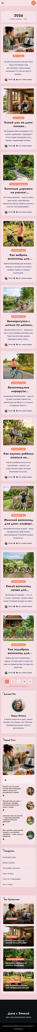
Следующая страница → (18, 686)
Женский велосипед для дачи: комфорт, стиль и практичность (18, 523)
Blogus (29, 1026)
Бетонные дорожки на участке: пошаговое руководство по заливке (17, 965)
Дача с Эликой (18, 1013)
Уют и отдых (18, 56)
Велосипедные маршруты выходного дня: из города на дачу (18, 393)
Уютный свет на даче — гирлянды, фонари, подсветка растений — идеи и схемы (12, 804)
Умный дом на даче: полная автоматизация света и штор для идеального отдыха (12, 789)
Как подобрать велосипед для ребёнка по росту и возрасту (18, 655)
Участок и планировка (18, 184)
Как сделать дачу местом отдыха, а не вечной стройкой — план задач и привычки (13, 833)
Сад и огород (8, 873)
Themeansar (18, 1029)
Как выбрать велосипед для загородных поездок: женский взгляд (18, 987)
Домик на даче (9, 863)
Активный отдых (18, 250)
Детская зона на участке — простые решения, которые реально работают (13, 819)
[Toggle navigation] (2, 3)
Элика (10, 79)
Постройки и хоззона (11, 868)
